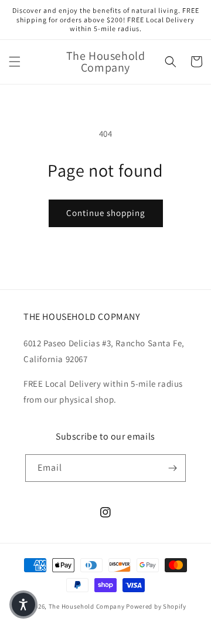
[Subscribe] (172, 468)
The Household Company (87, 606)
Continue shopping (105, 212)
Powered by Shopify (156, 606)
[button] (15, 62)
